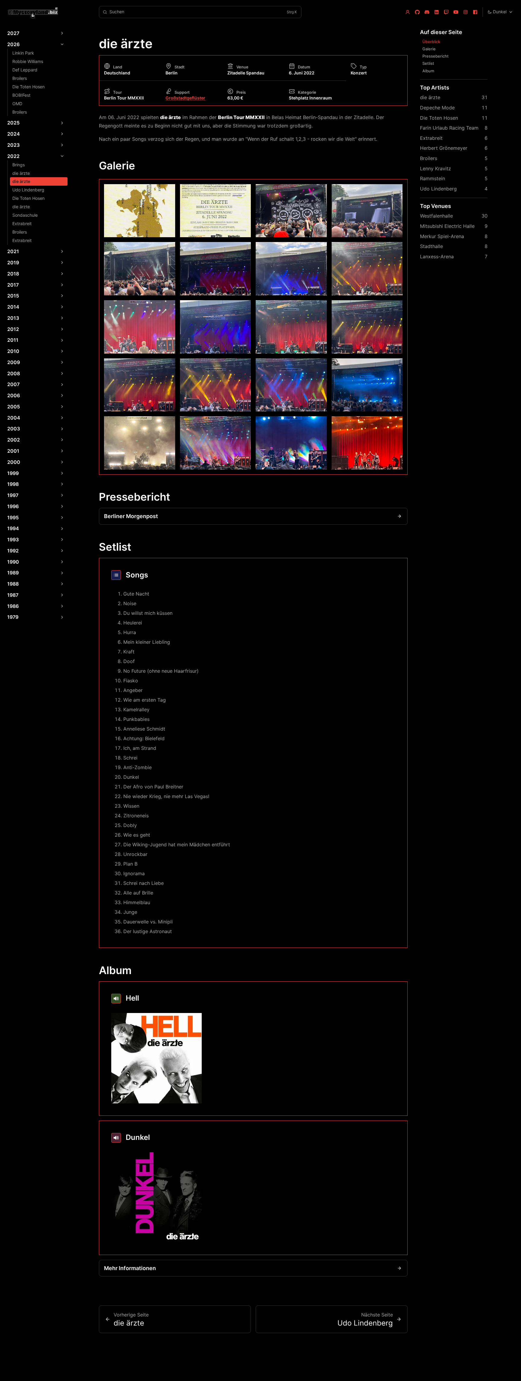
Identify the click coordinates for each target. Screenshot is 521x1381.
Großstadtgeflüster (185, 97)
